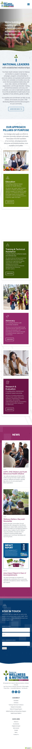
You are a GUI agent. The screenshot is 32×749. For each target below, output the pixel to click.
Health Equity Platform (16, 713)
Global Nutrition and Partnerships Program (16, 711)
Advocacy (16, 702)
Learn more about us (16, 109)
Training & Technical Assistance (16, 704)
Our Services (16, 723)
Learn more (10, 202)
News (16, 732)
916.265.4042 (24, 688)
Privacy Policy (6, 688)
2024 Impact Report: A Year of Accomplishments (14, 574)
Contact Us (16, 734)
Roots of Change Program (16, 709)
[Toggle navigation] (28, 4)
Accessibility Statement (16, 688)
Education (16, 700)
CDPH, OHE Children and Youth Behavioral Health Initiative (15, 473)
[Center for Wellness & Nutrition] (7, 4)
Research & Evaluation (16, 707)
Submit (4, 648)
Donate (16, 730)
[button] (13, 692)
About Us (16, 721)
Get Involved (16, 728)
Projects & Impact (16, 726)
